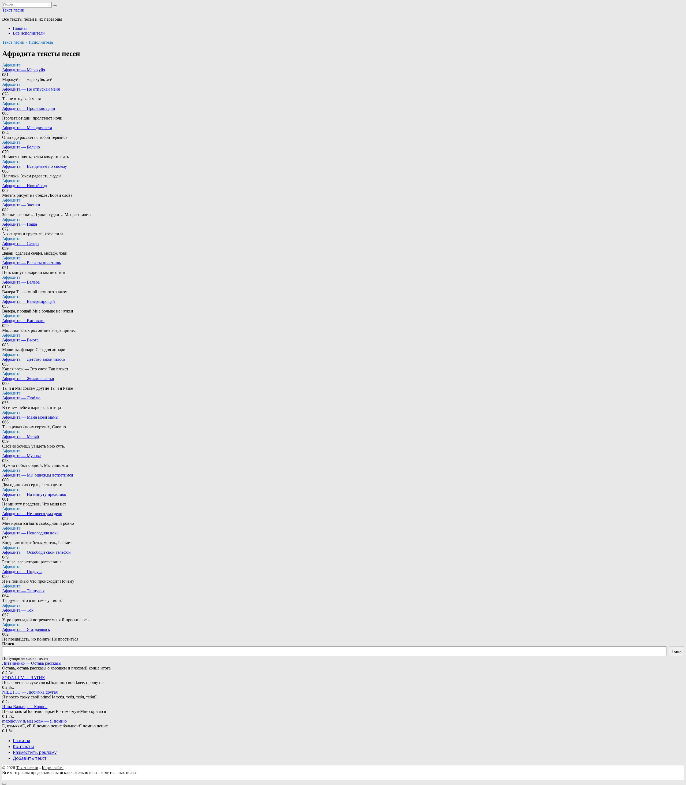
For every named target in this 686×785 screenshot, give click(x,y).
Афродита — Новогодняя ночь (30, 533)
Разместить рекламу (35, 752)
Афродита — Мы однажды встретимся (37, 475)
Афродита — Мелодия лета (27, 127)
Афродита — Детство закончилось (33, 359)
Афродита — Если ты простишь (31, 263)
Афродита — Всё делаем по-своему (34, 166)
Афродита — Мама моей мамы (30, 417)
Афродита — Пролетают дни (28, 108)
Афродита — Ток (17, 610)
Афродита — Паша (19, 224)
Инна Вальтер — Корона (24, 706)
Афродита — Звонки (21, 205)
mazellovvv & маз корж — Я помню (34, 721)
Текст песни (13, 10)
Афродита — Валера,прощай (28, 301)
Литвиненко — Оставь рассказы (31, 663)
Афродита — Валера (21, 282)
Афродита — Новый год (24, 185)
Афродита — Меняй (20, 436)
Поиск (8, 644)
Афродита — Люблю (21, 398)
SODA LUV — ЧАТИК (23, 677)
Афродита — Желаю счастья (28, 378)
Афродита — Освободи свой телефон (36, 552)
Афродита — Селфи (20, 243)
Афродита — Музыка (21, 455)
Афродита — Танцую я (23, 591)
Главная (20, 28)
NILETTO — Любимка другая (30, 692)
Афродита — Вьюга (20, 340)
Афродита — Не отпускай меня (31, 89)
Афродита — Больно (21, 147)
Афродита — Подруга (22, 571)
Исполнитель (41, 42)
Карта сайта (53, 767)
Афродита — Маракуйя (23, 70)
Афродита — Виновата (23, 320)
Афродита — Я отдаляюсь (26, 629)
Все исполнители (29, 33)
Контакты (23, 746)
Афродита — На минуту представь (34, 494)
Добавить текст (30, 758)
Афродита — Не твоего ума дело (32, 513)
